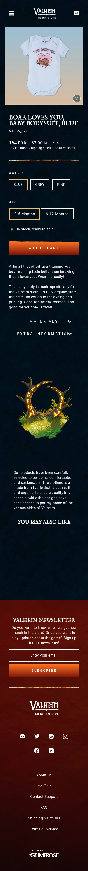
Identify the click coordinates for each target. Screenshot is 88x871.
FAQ (44, 807)
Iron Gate (44, 786)
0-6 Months (24, 214)
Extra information (44, 334)
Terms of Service (44, 829)
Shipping (35, 148)
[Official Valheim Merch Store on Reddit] (51, 736)
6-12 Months (57, 214)
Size (14, 202)
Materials (44, 321)
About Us (43, 775)
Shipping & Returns (44, 818)
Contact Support (44, 796)
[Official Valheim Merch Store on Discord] (22, 736)
